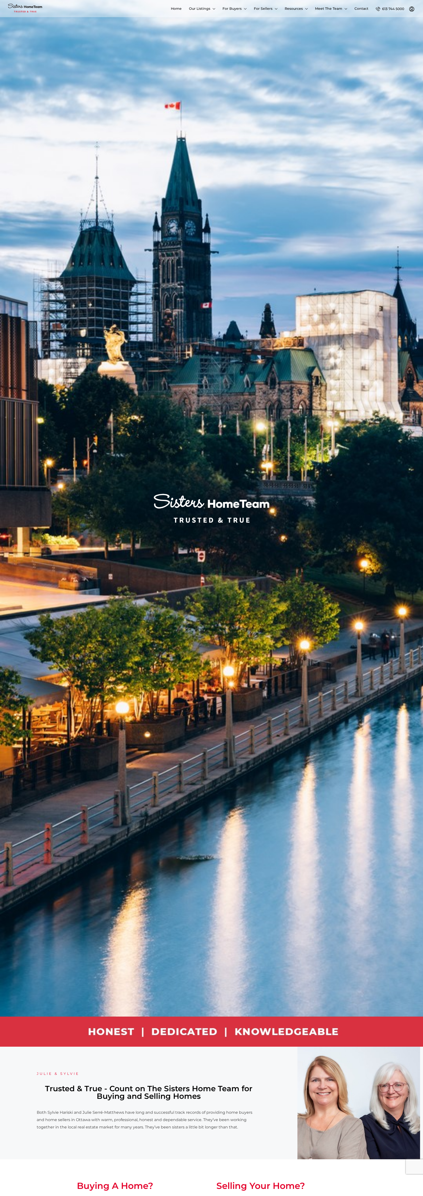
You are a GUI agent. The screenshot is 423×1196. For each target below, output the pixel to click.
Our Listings (199, 8)
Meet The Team (328, 8)
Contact (361, 8)
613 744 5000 (392, 9)
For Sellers (263, 8)
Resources (294, 8)
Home (176, 8)
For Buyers (232, 8)
